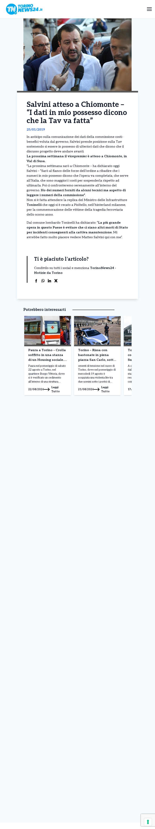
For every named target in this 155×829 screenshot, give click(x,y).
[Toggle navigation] (149, 9)
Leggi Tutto (55, 389)
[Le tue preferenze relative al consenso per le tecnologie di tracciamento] (148, 822)
